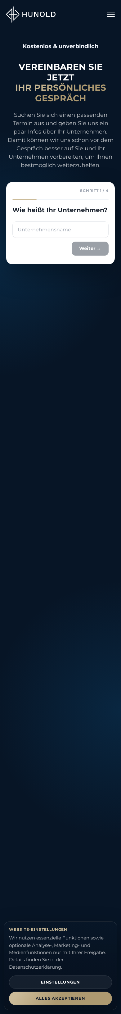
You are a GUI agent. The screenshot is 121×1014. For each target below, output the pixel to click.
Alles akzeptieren (60, 998)
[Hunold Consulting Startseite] (31, 14)
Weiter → (90, 248)
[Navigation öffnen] (111, 14)
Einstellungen (60, 982)
